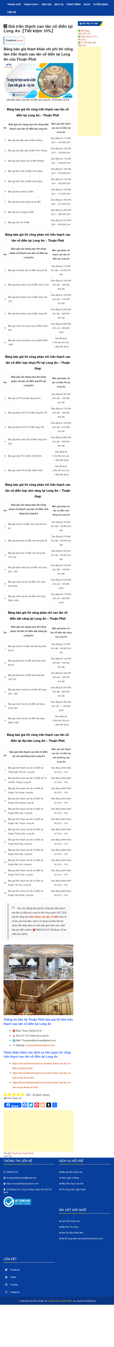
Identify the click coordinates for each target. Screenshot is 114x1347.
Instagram (15, 1291)
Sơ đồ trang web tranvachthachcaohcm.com (82, 1238)
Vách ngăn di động (70, 1177)
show (19, 40)
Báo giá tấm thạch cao (72, 1171)
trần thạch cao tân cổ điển (44, 917)
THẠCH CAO (31, 4)
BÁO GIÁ (46, 4)
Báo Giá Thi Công (69, 1226)
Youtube (14, 1284)
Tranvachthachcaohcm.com (40, 1045)
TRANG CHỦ (14, 4)
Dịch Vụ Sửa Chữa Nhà (72, 1232)
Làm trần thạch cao (70, 1221)
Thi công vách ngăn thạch (73, 1189)
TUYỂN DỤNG (100, 4)
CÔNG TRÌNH (73, 4)
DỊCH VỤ (59, 4)
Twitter (13, 1277)
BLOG (87, 4)
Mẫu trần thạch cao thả (72, 1183)
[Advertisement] (38, 1132)
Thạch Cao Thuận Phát (23, 1153)
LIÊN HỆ (11, 12)
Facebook (15, 1269)
